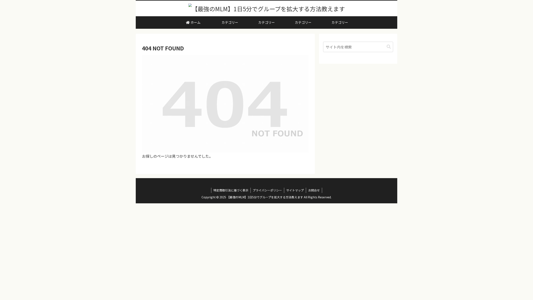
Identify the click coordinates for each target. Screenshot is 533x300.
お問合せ (314, 190)
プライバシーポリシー (267, 190)
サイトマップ (295, 190)
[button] (388, 46)
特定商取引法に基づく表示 (230, 190)
